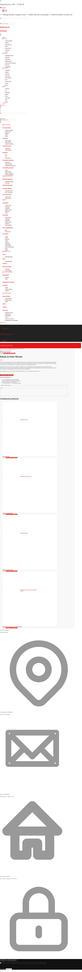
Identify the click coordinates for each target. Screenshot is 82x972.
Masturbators (11, 348)
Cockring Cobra (6, 456)
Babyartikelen (6, 275)
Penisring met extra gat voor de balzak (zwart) (12, 626)
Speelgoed (5, 285)
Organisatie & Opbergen (8, 160)
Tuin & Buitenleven (7, 146)
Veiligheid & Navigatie (7, 185)
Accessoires (5, 233)
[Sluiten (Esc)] (4, 970)
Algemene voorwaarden (12, 959)
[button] (41, 34)
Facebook (5, 340)
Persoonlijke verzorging (8, 167)
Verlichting (5, 138)
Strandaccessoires (7, 266)
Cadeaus (5, 307)
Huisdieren (5, 152)
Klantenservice (5, 27)
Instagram (5, 341)
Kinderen (5, 263)
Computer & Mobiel (7, 188)
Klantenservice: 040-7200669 (6, 334)
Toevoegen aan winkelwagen (9, 353)
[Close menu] (0, 1)
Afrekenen (3, 31)
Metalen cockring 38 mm (8, 569)
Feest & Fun (5, 310)
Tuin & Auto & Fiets (7, 194)
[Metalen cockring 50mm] (29, 485)
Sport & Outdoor (6, 296)
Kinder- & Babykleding (8, 227)
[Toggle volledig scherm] (1, 970)
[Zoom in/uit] (0, 970)
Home (1, 348)
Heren (4, 258)
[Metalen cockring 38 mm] (29, 542)
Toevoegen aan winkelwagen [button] (11, 457)
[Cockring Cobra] (29, 428)
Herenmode (5, 215)
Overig (4, 303)
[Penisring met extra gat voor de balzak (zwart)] (29, 598)
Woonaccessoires (7, 127)
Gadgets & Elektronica (8, 179)
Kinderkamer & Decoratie (8, 282)
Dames (4, 254)
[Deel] (3, 970)
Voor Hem (5, 348)
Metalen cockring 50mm (8, 513)
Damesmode (5, 202)
